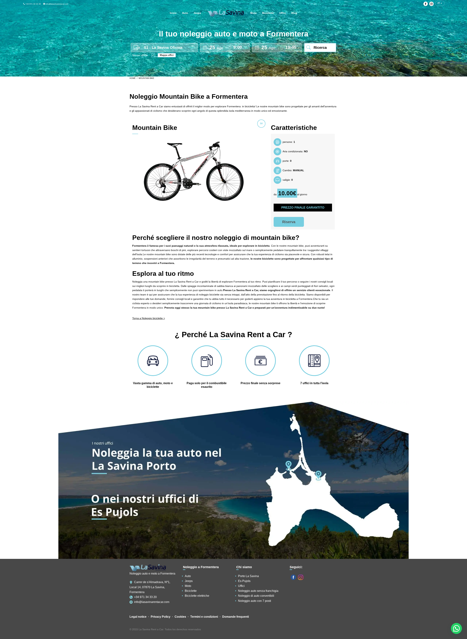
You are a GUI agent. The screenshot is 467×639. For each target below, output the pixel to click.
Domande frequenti (235, 616)
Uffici (241, 586)
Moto (188, 586)
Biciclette (191, 591)
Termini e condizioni (204, 616)
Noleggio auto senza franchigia (258, 591)
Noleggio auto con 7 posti (254, 601)
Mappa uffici (167, 55)
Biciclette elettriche (197, 595)
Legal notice (138, 616)
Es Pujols (244, 581)
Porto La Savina (248, 576)
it (439, 3)
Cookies (180, 616)
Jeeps (189, 581)
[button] (456, 628)
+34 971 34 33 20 (33, 4)
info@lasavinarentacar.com (56, 4)
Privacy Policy (160, 616)
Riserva (288, 222)
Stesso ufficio (140, 55)
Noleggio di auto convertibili (256, 595)
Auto (188, 576)
